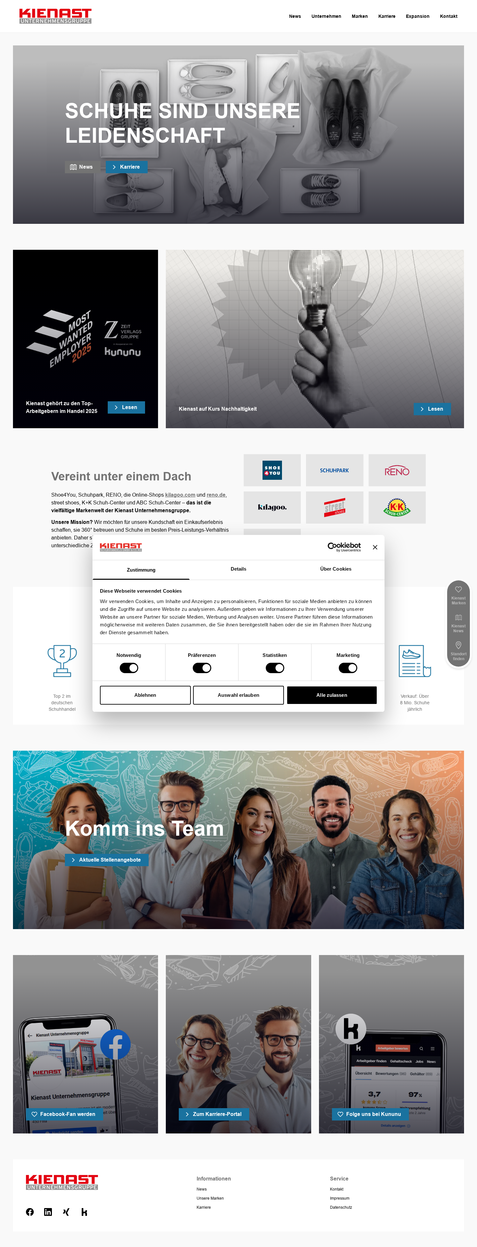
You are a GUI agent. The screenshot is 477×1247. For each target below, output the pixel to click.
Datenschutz (341, 1207)
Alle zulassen (331, 695)
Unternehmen (326, 16)
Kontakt (449, 16)
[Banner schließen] (375, 547)
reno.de (216, 495)
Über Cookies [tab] (335, 569)
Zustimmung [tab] (141, 570)
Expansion (418, 16)
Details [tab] (239, 569)
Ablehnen (145, 695)
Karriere (387, 16)
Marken (360, 16)
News (295, 16)
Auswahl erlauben (238, 695)
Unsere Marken (210, 1198)
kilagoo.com (180, 495)
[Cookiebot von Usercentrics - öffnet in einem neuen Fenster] (332, 547)
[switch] (202, 668)
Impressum (339, 1198)
